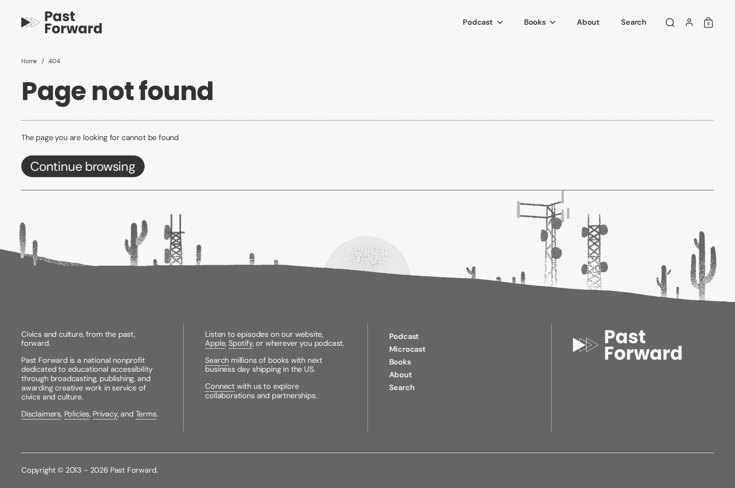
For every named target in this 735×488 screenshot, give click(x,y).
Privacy (105, 414)
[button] (670, 22)
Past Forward (133, 470)
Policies (77, 414)
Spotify (240, 343)
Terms (146, 414)
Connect (220, 386)
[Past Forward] (61, 22)
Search (217, 360)
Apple (215, 343)
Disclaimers (41, 414)
